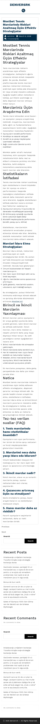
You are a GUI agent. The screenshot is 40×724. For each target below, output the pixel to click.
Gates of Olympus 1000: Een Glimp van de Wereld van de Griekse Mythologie (18, 604)
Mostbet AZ (17, 301)
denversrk (20, 5)
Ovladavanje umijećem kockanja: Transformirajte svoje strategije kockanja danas (17, 560)
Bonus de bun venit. (12, 582)
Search (6, 536)
